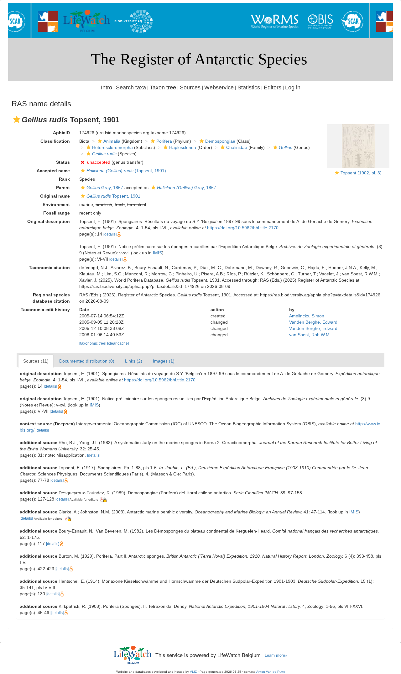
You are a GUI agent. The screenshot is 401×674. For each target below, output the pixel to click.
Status (63, 162)
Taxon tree (163, 87)
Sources (190, 87)
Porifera (164, 141)
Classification (55, 141)
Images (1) (163, 361)
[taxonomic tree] (93, 343)
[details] (110, 234)
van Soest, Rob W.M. (310, 334)
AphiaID (61, 132)
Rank (64, 179)
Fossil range (56, 212)
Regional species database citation (51, 298)
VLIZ (193, 671)
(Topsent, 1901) (126, 170)
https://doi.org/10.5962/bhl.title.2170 (243, 227)
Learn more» (276, 655)
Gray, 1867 (104, 187)
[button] (17, 119)
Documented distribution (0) (86, 361)
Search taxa (131, 87)
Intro (106, 87)
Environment (56, 204)
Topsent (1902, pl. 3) (361, 172)
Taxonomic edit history (45, 309)
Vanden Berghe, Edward (313, 322)
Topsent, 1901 (113, 196)
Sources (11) (36, 361)
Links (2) (133, 361)
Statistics (248, 87)
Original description (48, 221)
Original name (55, 196)
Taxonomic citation (49, 267)
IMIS (157, 252)
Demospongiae (220, 141)
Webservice (219, 87)
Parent (63, 187)
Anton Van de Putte (270, 671)
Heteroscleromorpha (112, 147)
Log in (292, 87)
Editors (272, 87)
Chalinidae (236, 147)
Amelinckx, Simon (306, 315)
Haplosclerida (182, 147)
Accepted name (53, 170)
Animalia (111, 141)
